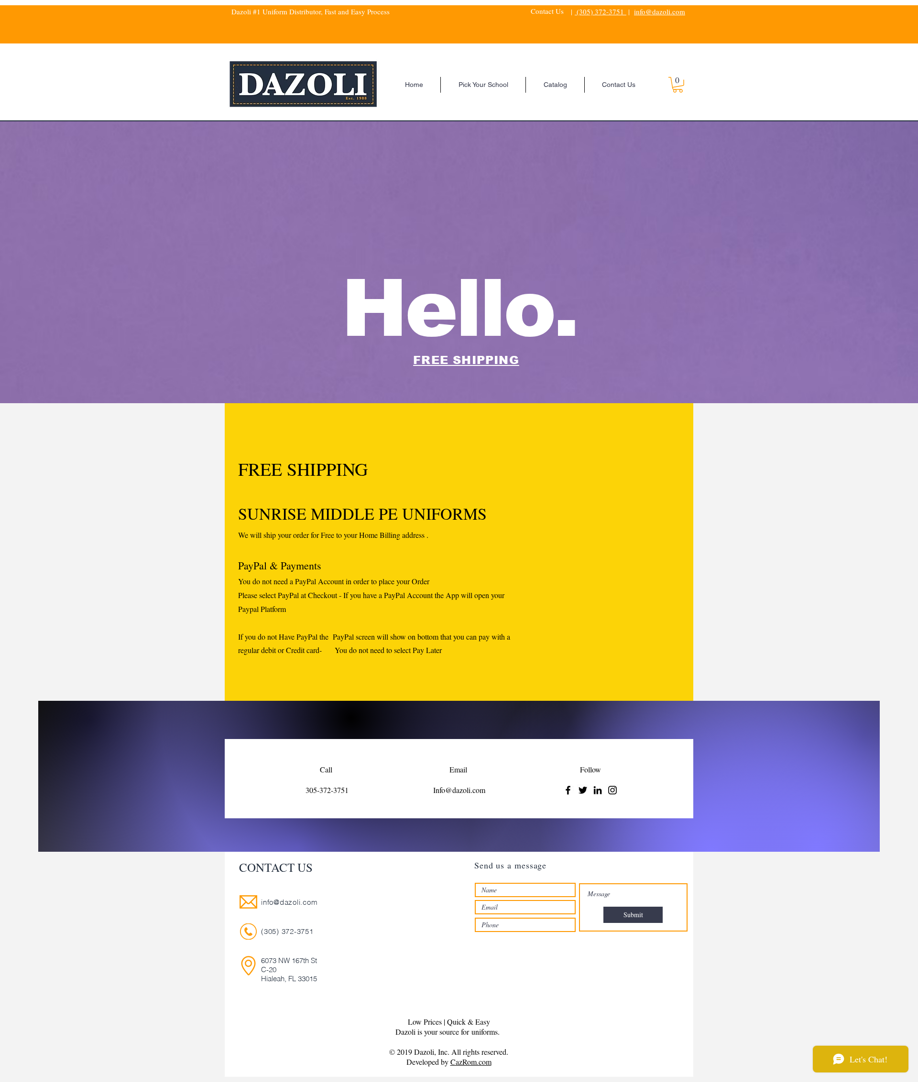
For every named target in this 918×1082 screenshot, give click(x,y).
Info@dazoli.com (459, 790)
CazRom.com (471, 1062)
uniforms (484, 1032)
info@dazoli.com (659, 11)
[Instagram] (612, 790)
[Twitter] (583, 790)
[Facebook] (568, 790)
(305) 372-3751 (600, 11)
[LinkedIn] (597, 790)
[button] (677, 85)
